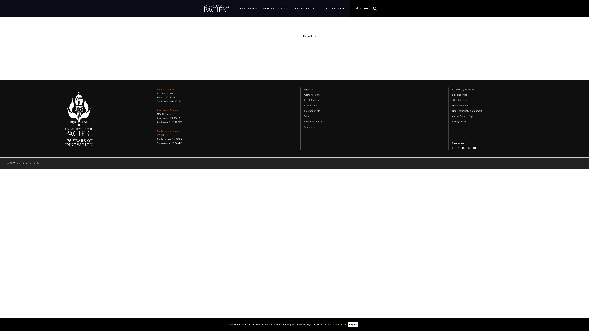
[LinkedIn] (464, 148)
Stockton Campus (165, 89)
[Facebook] (454, 148)
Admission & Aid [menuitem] (276, 8)
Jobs (306, 116)
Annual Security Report (463, 116)
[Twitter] (470, 148)
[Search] (375, 8)
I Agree (353, 324)
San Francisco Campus (168, 131)
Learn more (337, 324)
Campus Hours (312, 94)
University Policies (461, 105)
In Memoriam (311, 105)
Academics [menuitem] (248, 8)
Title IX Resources (461, 100)
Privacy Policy (459, 121)
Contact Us (310, 127)
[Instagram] (459, 148)
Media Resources (313, 121)
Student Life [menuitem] (334, 8)
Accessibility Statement (463, 89)
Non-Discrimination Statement (467, 111)
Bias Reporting (459, 94)
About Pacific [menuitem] (306, 8)
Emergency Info (312, 111)
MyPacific (309, 89)
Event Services (311, 100)
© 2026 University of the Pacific (23, 163)
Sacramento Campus (167, 110)
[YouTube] (476, 148)
